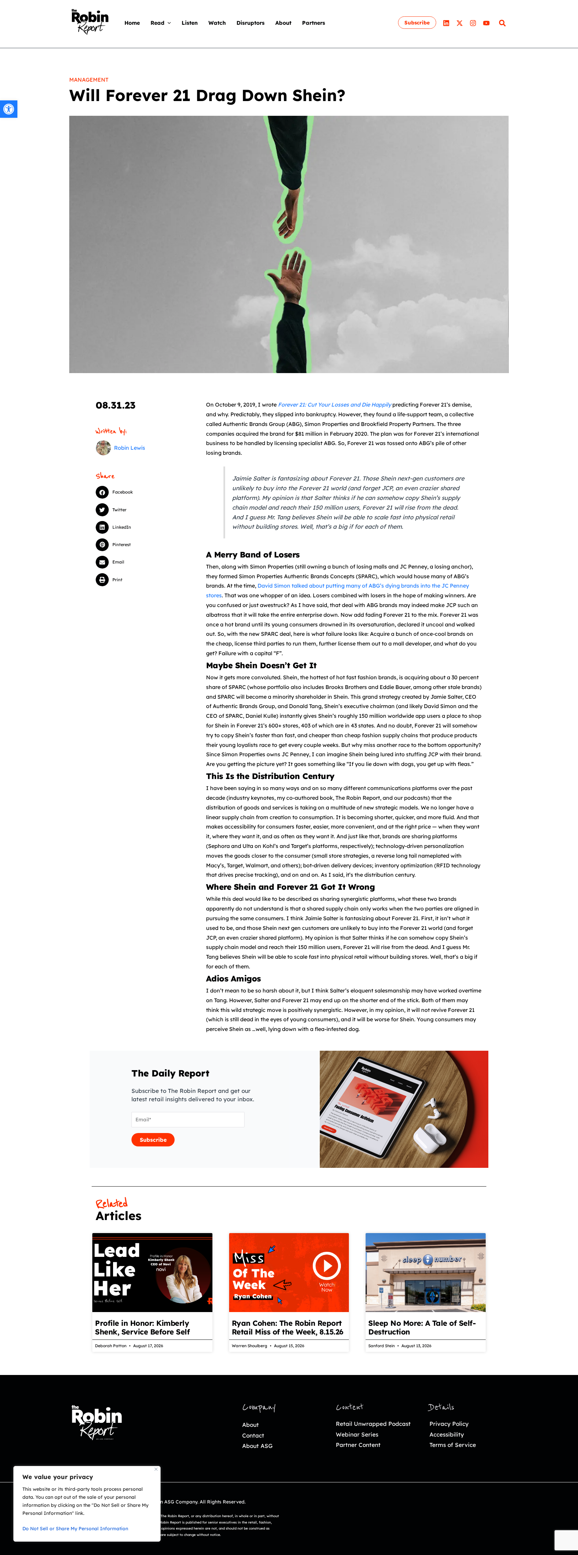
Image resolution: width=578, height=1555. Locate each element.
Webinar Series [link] (357, 1434)
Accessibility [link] (446, 1434)
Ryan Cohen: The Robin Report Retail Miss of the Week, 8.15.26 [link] (288, 1327)
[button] (167, 23)
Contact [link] (253, 1435)
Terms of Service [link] (452, 1444)
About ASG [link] (257, 1445)
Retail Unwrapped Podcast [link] (373, 1423)
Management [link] (88, 79)
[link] (8, 109)
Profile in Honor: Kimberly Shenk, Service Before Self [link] (142, 1327)
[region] (87, 1504)
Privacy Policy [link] (449, 1423)
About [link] (250, 1424)
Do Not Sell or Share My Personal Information (75, 1529)
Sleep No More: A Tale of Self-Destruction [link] (422, 1327)
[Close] (156, 1469)
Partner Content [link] (358, 1444)
